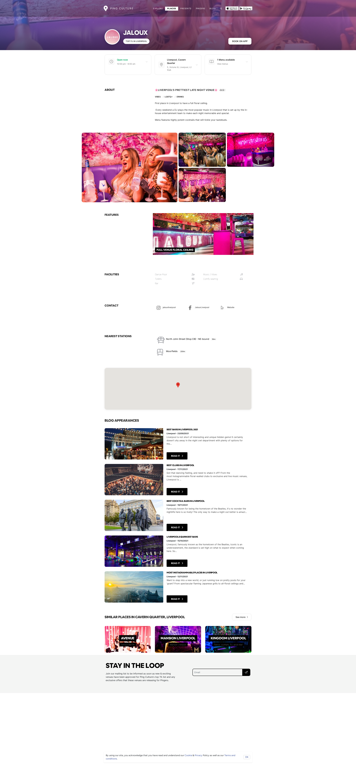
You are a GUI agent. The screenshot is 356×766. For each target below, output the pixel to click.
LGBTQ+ (169, 96)
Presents (185, 8)
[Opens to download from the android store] (245, 8)
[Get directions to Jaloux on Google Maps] (178, 389)
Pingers (200, 8)
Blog (213, 8)
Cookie (188, 755)
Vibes (158, 96)
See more (240, 617)
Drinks (180, 96)
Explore (158, 8)
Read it (176, 455)
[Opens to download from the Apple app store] (232, 8)
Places (171, 8)
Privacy (198, 755)
